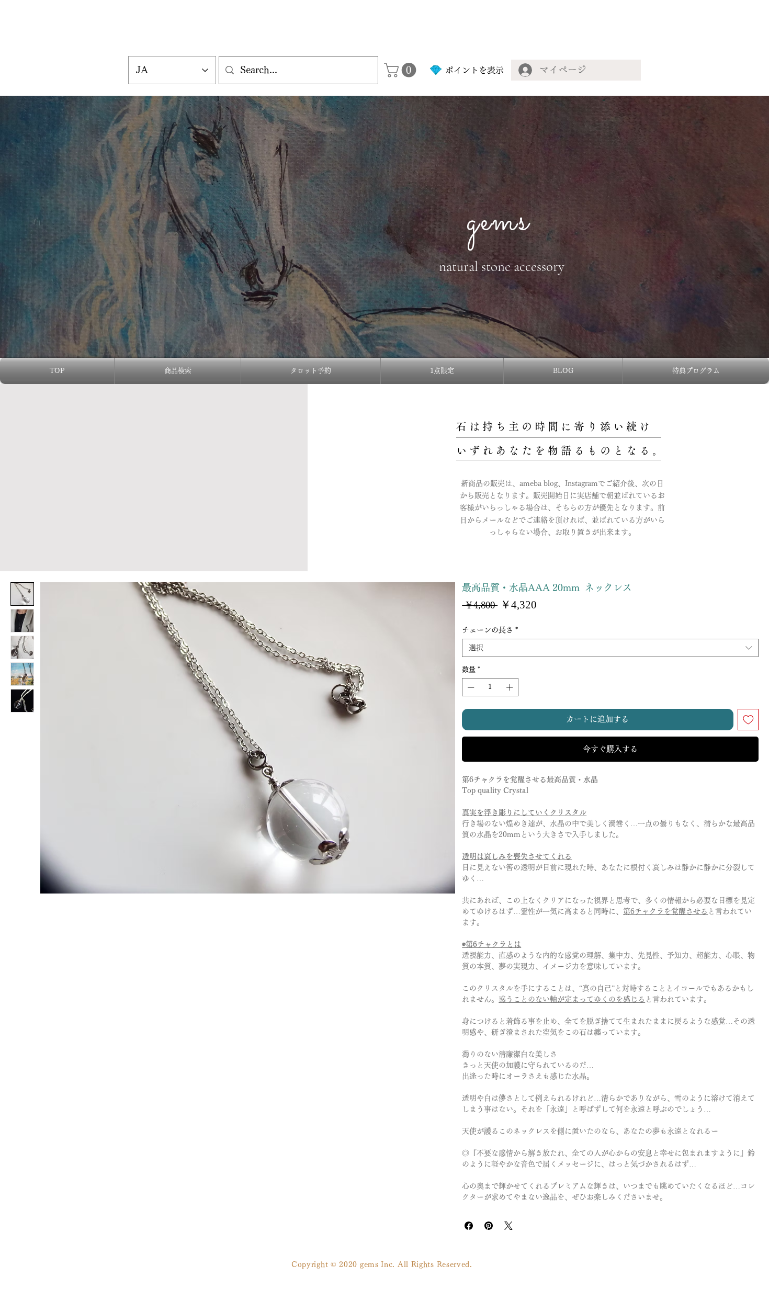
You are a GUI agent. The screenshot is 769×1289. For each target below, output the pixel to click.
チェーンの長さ (490, 630)
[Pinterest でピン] (488, 1225)
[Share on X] (508, 1225)
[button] (402, 70)
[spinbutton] (490, 687)
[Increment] (510, 687)
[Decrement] (469, 687)
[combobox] (610, 648)
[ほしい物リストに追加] (748, 719)
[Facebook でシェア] (468, 1225)
